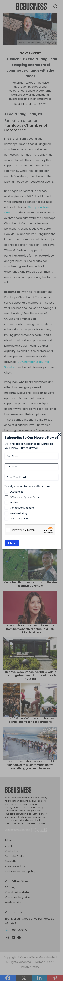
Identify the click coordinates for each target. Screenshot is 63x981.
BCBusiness (16, 491)
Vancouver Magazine (22, 507)
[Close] (59, 435)
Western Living (18, 513)
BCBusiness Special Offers (25, 497)
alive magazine (19, 518)
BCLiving (14, 502)
